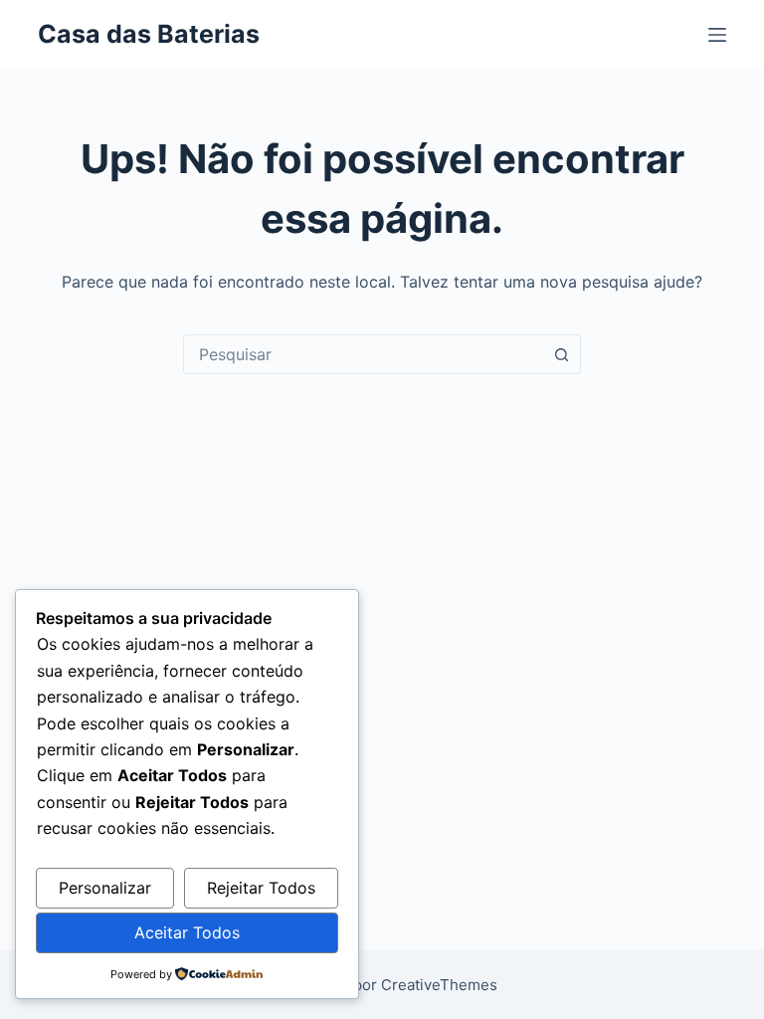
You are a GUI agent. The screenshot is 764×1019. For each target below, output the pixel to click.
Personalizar (105, 888)
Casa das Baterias (149, 34)
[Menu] (717, 35)
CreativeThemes (439, 984)
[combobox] (363, 354)
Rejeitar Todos (261, 888)
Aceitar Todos (187, 932)
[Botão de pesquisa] (561, 354)
